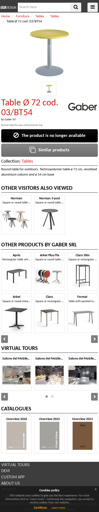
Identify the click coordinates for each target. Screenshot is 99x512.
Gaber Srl (10, 119)
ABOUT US (10, 483)
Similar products (52, 150)
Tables (27, 161)
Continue (40, 508)
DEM (5, 471)
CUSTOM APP (13, 477)
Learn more (58, 507)
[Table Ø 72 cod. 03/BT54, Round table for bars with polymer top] (49, 89)
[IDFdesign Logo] (8, 7)
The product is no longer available (52, 136)
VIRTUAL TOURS (15, 465)
